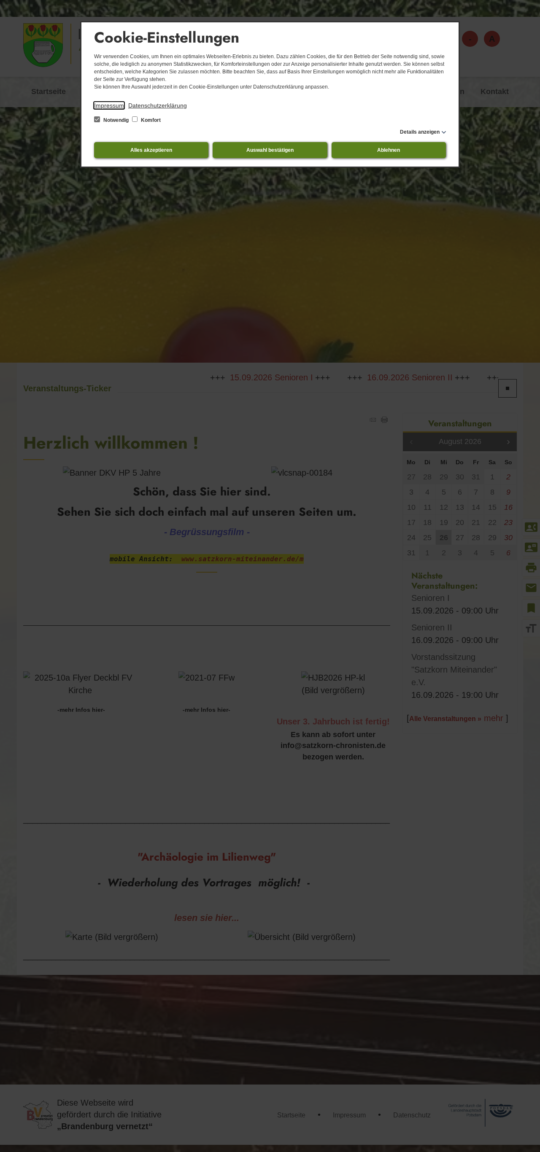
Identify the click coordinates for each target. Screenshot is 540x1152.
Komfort (150, 120)
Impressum (109, 105)
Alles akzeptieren (151, 150)
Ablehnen (388, 150)
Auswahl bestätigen (270, 150)
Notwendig (116, 120)
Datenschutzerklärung (157, 105)
